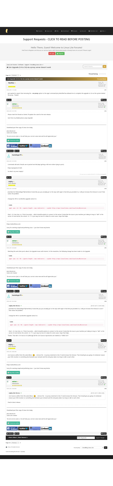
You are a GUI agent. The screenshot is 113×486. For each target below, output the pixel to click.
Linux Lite (49, 31)
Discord (83, 31)
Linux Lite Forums (12, 64)
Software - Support (23, 64)
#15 (105, 247)
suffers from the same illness (23, 355)
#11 (105, 90)
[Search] (104, 66)
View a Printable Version (14, 447)
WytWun (11, 83)
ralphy (10, 181)
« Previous (14, 75)
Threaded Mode (101, 79)
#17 (105, 351)
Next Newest (22, 437)
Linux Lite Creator (12, 133)
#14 (105, 188)
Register (60, 53)
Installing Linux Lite (35, 64)
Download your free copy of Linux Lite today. (20, 127)
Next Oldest (13, 437)
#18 (105, 388)
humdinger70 (16, 155)
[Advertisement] (56, 13)
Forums (40, 31)
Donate (74, 31)
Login (52, 53)
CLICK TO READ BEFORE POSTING (69, 39)
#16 (105, 301)
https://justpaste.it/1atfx (15, 168)
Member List (94, 31)
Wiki (57, 31)
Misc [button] (103, 31)
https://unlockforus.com (13, 224)
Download (65, 31)
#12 (105, 111)
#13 (105, 161)
